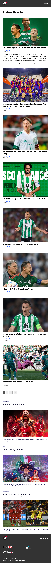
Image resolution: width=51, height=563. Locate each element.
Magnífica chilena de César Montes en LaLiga (19, 381)
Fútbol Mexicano (6, 401)
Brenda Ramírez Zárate (8, 496)
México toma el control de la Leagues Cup (16, 494)
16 (15, 392)
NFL (3, 446)
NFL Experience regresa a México (13, 450)
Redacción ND (7, 50)
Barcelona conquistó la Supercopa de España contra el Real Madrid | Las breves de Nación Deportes (24, 105)
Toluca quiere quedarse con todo (13, 405)
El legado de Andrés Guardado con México (18, 289)
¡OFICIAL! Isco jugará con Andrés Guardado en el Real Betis (24, 199)
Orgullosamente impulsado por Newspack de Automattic (15, 560)
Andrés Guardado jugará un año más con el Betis (20, 244)
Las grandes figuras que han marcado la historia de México (24, 48)
